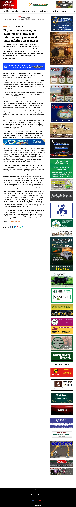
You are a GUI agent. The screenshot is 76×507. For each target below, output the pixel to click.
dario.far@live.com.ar (38, 495)
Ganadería (25, 11)
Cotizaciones (44, 11)
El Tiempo (56, 11)
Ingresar (39, 490)
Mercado (6, 26)
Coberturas (65, 11)
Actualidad (6, 11)
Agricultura (15, 11)
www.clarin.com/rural (13, 221)
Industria (34, 11)
